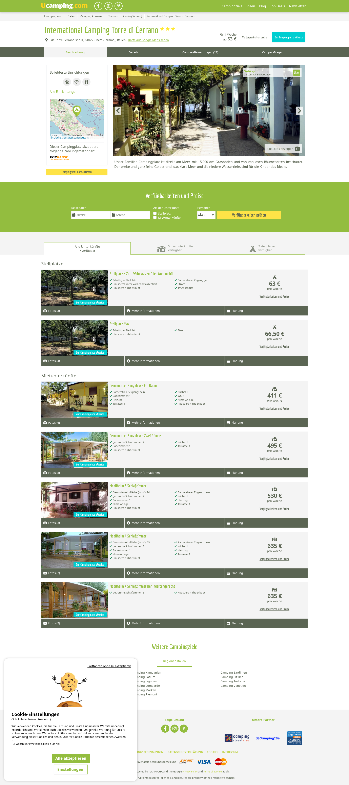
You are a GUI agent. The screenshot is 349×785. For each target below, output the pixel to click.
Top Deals (277, 6)
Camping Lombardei (146, 686)
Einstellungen (70, 769)
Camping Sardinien (234, 672)
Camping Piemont (144, 694)
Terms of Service (212, 771)
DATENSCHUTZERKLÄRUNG (185, 752)
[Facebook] (98, 6)
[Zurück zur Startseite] (64, 6)
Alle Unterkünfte (87, 248)
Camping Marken (144, 690)
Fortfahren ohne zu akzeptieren (109, 666)
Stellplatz (164, 213)
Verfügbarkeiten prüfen (255, 37)
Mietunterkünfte (169, 217)
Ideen (250, 6)
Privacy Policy (190, 771)
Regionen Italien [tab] (174, 661)
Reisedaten (78, 208)
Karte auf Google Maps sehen (148, 40)
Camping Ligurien (144, 681)
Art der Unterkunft (166, 208)
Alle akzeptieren (70, 758)
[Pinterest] (119, 6)
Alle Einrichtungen (64, 91)
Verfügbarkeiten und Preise (274, 296)
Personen (203, 208)
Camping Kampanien (146, 672)
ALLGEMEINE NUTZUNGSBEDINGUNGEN (137, 752)
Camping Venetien (233, 686)
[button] (77, 111)
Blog (262, 6)
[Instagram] (108, 6)
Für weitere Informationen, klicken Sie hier (36, 744)
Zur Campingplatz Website (289, 37)
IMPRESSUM (230, 752)
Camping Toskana (233, 681)
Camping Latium (143, 677)
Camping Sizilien (232, 677)
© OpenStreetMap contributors (70, 137)
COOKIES (212, 752)
